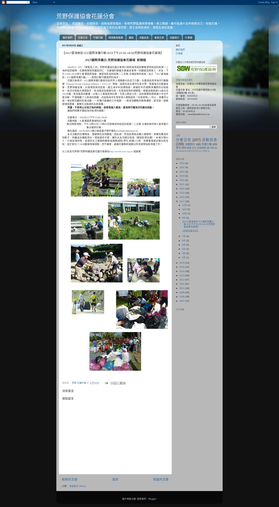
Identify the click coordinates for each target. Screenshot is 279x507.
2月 (184, 257)
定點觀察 (201, 148)
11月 (184, 209)
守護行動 (98, 37)
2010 (182, 288)
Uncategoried (182, 151)
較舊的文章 (161, 479)
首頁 (115, 479)
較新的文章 (69, 479)
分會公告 (83, 37)
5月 (184, 245)
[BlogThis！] (115, 383)
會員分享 (159, 37)
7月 (184, 236)
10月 (184, 213)
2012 (182, 280)
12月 (184, 205)
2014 (182, 271)
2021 (182, 184)
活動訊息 (144, 37)
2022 (182, 180)
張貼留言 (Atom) (77, 486)
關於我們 (67, 37)
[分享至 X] (118, 383)
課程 (131, 37)
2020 (182, 189)
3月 (184, 253)
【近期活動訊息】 (190, 231)
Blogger (152, 499)
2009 (182, 292)
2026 (182, 163)
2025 (182, 167)
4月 (184, 249)
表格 (212, 148)
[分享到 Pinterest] (124, 383)
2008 (182, 296)
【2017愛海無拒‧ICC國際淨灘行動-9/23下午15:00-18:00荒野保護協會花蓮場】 (198, 224)
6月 (184, 240)
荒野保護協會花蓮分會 (85, 16)
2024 (182, 172)
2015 (182, 267)
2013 (182, 275)
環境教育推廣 (115, 37)
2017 (182, 201)
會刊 (178, 147)
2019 (182, 193)
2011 (182, 284)
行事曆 (188, 37)
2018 (182, 197)
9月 (184, 218)
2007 (182, 301)
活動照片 (174, 37)
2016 (182, 263)
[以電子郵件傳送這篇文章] (112, 383)
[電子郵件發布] (106, 383)
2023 (182, 176)
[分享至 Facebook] (121, 383)
